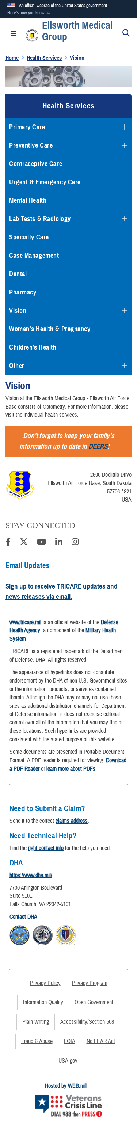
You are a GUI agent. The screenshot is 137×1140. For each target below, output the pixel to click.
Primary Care (27, 127)
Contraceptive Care (35, 164)
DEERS (97, 446)
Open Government (94, 1002)
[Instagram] (75, 543)
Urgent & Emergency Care (45, 182)
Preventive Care (31, 145)
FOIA (69, 1041)
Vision (17, 311)
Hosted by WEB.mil (66, 1086)
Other (16, 366)
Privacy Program (89, 983)
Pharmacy (22, 292)
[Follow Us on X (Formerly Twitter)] (24, 543)
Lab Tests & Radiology (40, 219)
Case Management (34, 255)
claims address (72, 821)
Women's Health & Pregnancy (50, 329)
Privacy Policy (45, 983)
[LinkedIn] (58, 543)
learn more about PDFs (70, 768)
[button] (29, 13)
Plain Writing (35, 1021)
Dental (18, 274)
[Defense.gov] (19, 934)
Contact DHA (23, 916)
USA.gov (67, 1060)
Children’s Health (33, 347)
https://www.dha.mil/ (30, 875)
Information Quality (43, 1002)
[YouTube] (41, 543)
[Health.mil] (43, 934)
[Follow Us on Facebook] (8, 543)
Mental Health (27, 200)
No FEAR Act (101, 1041)
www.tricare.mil (25, 622)
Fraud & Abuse (37, 1041)
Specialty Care (29, 237)
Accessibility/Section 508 (87, 1021)
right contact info (46, 848)
